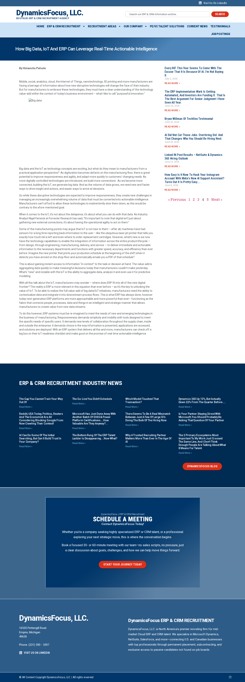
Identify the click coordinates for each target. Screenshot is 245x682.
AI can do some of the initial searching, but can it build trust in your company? (40, 438)
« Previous (177, 199)
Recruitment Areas (102, 26)
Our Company (133, 26)
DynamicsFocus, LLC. (49, 13)
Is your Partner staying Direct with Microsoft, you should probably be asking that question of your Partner (201, 417)
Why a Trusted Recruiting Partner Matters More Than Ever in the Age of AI (148, 438)
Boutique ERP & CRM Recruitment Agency (42, 18)
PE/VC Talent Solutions (167, 26)
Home (40, 26)
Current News (197, 26)
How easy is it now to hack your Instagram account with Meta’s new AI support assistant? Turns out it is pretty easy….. (194, 178)
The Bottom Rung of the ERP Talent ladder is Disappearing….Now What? (95, 437)
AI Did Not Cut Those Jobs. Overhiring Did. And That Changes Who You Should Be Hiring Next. (194, 136)
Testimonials (220, 26)
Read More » (172, 83)
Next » (216, 199)
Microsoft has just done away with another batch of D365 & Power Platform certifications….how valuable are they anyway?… (94, 418)
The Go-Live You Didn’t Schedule (92, 398)
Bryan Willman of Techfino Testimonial (189, 119)
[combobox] (167, 14)
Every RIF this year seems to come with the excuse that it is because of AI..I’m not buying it (194, 71)
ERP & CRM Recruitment (64, 26)
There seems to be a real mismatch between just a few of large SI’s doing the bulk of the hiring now (147, 417)
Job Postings (220, 34)
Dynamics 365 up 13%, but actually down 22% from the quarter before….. (202, 400)
